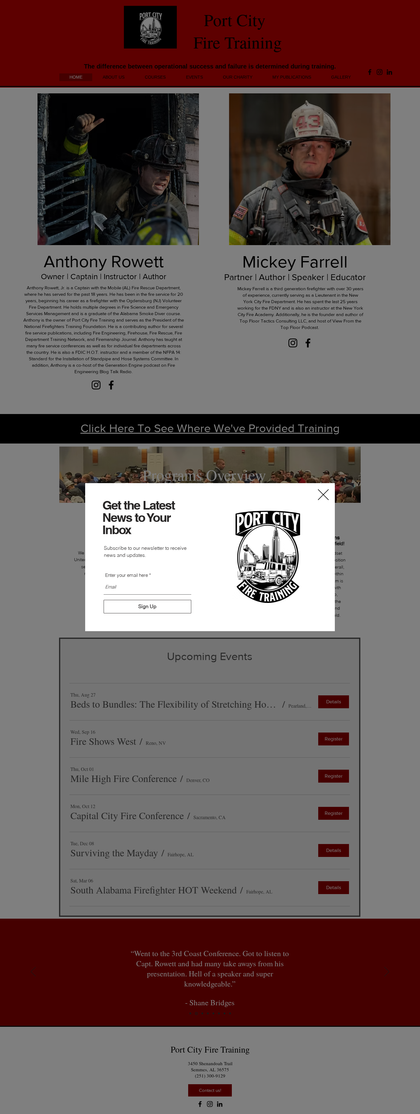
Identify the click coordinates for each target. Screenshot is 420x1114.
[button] (323, 494)
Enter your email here (126, 575)
